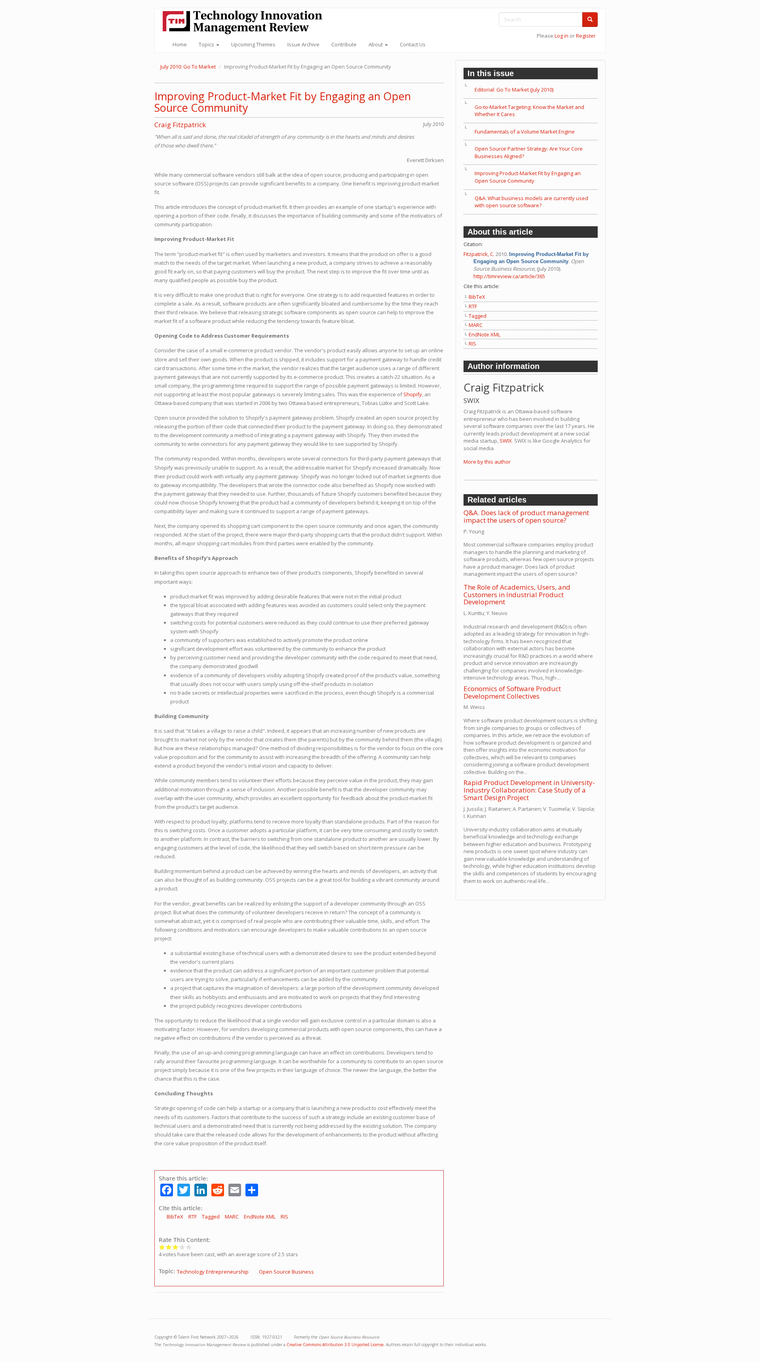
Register (586, 35)
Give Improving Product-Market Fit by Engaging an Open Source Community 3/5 (175, 1247)
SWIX (506, 440)
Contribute (344, 44)
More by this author (487, 461)
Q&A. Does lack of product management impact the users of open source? (526, 516)
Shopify (412, 394)
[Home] (245, 22)
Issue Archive (303, 44)
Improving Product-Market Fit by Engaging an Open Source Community (282, 102)
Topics (207, 44)
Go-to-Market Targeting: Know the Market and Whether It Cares (529, 110)
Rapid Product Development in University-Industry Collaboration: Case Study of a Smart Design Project (529, 790)
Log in (561, 35)
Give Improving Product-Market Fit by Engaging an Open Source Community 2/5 (168, 1247)
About (376, 44)
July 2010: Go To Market (188, 66)
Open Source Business (286, 1271)
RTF (192, 1216)
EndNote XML (260, 1216)
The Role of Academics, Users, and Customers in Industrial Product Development (517, 594)
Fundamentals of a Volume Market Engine (525, 131)
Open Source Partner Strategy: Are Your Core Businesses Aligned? (529, 152)
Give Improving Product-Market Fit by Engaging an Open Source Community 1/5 (162, 1247)
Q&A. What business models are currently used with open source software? (531, 202)
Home (180, 44)
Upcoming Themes (253, 44)
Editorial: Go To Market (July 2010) (514, 89)
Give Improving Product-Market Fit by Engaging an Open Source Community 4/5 (182, 1247)
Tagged (211, 1216)
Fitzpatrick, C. (479, 254)
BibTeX (175, 1216)
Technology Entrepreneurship (213, 1271)
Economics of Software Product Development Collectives (512, 692)
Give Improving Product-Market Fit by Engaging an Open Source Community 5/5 (189, 1247)
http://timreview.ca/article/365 (509, 276)
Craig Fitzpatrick (180, 124)
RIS (284, 1216)
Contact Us (413, 44)
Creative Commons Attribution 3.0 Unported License (335, 1344)
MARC (232, 1216)
